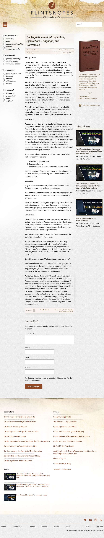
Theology (9, 76)
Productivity (10, 96)
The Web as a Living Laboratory (65, 422)
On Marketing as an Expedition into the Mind (20, 446)
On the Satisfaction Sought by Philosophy (68, 432)
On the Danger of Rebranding (15, 436)
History (9, 84)
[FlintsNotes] (52, 10)
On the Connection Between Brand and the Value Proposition (27, 441)
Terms (88, 527)
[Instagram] (96, 520)
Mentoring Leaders (13, 64)
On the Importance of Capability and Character (21, 432)
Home (3, 527)
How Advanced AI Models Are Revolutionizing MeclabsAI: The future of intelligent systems (88, 186)
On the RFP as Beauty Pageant (15, 427)
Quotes (56, 527)
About (68, 527)
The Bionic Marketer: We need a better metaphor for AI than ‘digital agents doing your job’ (89, 151)
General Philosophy (13, 73)
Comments (30, 310)
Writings (32, 527)
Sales (8, 41)
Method (9, 78)
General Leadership (13, 59)
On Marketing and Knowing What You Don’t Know (22, 456)
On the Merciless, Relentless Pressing (67, 441)
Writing (9, 46)
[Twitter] (85, 520)
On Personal (9, 90)
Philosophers (11, 81)
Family (8, 98)
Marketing (10, 39)
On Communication (11, 35)
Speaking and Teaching (14, 44)
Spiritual (9, 101)
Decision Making (12, 61)
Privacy (100, 527)
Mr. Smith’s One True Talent (63, 446)
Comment (29, 333)
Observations (17, 527)
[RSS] (101, 520)
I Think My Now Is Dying (62, 463)
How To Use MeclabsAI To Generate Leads (85, 219)
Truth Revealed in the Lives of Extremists (19, 417)
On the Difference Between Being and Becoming (71, 436)
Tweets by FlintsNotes (62, 469)
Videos (44, 527)
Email (27, 358)
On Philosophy (9, 70)
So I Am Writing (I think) (62, 417)
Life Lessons (10, 93)
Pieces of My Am (59, 459)
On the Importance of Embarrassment (18, 461)
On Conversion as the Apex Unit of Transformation (23, 451)
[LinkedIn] (90, 520)
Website (28, 368)
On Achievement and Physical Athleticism (20, 422)
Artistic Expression (13, 49)
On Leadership (9, 55)
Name (27, 348)
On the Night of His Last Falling (64, 427)
